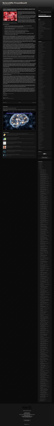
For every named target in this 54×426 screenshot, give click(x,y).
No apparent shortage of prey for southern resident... (44, 319)
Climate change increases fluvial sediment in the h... (44, 182)
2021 (40, 168)
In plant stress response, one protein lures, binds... (44, 328)
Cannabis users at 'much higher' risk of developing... (44, 394)
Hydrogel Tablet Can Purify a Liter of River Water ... (44, 367)
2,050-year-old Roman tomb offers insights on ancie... (44, 347)
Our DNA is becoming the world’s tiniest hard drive (44, 378)
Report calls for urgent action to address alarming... (44, 349)
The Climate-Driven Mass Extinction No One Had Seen (44, 355)
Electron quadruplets (42, 256)
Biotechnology (40, 63)
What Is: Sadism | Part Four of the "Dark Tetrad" (13, 154)
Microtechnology (40, 102)
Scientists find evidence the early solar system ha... (44, 293)
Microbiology (40, 101)
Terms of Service (40, 35)
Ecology (39, 77)
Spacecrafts (40, 137)
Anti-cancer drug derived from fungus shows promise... (44, 340)
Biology (6, 98)
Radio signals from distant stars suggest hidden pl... (44, 325)
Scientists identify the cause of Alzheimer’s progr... (44, 174)
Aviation (39, 52)
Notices (39, 20)
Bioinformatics (40, 58)
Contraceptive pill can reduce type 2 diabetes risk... (44, 294)
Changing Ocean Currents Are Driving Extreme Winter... (44, 248)
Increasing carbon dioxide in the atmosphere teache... (44, 385)
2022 (40, 167)
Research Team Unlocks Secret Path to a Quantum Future (44, 317)
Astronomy (39, 48)
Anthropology (40, 44)
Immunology (40, 94)
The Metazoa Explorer (41, 24)
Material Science (40, 97)
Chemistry (39, 69)
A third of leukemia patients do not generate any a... (44, 236)
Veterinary (39, 141)
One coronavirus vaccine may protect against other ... (44, 291)
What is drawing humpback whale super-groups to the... (44, 213)
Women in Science (40, 147)
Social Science (40, 134)
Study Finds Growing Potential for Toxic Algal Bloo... (44, 376)
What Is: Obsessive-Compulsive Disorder (9, 108)
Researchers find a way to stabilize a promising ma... (44, 226)
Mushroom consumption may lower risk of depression (44, 334)
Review (39, 130)
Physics (39, 119)
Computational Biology (41, 70)
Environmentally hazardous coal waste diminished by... (44, 220)
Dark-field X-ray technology (43, 209)
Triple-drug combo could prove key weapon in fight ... (44, 199)
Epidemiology (40, 83)
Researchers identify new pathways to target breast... (44, 250)
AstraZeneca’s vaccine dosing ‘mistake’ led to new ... (44, 224)
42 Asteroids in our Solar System (44, 322)
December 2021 (42, 169)
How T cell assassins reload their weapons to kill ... (44, 301)
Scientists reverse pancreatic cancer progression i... (44, 391)
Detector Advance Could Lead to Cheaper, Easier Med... (44, 176)
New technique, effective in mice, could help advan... (44, 297)
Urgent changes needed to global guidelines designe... (44, 193)
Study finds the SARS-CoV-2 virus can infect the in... (44, 184)
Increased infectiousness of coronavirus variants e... (43, 393)
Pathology (39, 115)
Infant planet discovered (43, 234)
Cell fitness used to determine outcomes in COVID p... (44, 276)
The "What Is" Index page (41, 23)
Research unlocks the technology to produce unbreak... (44, 178)
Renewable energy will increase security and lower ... (44, 383)
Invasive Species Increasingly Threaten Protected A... (44, 287)
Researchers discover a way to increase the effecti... (44, 211)
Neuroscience (40, 108)
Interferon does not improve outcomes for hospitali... (43, 272)
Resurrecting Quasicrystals (43, 323)
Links (39, 38)
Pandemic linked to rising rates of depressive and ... (44, 338)
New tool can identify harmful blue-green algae (44, 265)
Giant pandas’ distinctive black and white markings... (44, 200)
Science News (12, 98)
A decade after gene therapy (44, 296)
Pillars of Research (40, 30)
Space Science (40, 136)
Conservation (40, 73)
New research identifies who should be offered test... (43, 208)
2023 (40, 166)
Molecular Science (40, 105)
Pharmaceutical (40, 116)
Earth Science (40, 76)
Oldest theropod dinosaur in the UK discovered (44, 363)
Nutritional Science (40, 109)
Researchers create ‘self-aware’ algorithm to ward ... (44, 360)
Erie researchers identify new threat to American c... (44, 218)
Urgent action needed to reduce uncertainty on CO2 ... (44, 215)
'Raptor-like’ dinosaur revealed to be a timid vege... (44, 243)
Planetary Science (40, 122)
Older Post (34, 102)
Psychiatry (39, 123)
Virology (39, 144)
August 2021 (42, 400)
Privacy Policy (40, 37)
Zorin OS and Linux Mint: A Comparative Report (13, 137)
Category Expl (40, 66)
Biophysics (39, 62)
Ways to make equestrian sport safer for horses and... (44, 189)
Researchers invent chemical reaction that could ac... (44, 197)
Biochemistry (40, 55)
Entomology (40, 80)
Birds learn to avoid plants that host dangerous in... (44, 353)
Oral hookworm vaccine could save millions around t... (44, 206)
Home (20, 102)
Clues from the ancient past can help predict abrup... (44, 217)
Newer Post (5, 102)
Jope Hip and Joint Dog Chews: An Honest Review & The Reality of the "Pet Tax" (17, 133)
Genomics (39, 90)
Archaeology (40, 45)
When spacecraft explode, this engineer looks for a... (44, 204)
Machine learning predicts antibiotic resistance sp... (43, 229)
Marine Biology (40, 95)
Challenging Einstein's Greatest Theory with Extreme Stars (14, 150)
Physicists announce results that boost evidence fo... (44, 267)
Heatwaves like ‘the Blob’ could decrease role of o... (44, 187)
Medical (8, 98)
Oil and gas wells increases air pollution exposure (44, 320)
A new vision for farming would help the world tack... (44, 231)
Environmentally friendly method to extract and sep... (44, 341)
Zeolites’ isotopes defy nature (44, 358)
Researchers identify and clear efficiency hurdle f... (44, 396)
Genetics (39, 88)
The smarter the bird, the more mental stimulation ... (44, 365)
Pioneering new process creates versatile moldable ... (44, 233)
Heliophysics (40, 91)
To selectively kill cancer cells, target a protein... (44, 246)
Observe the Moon (42, 313)
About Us (39, 34)
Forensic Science (40, 87)
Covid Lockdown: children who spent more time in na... (44, 302)
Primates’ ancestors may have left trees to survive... (44, 332)
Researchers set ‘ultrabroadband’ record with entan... (44, 185)
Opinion (39, 112)
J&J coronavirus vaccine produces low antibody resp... (44, 278)
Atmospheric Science (41, 51)
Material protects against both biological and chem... (44, 343)
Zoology (39, 148)
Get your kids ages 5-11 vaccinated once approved (44, 261)
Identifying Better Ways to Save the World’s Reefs (44, 306)
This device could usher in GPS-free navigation (44, 202)
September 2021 (42, 399)
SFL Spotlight (40, 133)
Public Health (40, 126)
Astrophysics (40, 49)
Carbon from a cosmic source (44, 288)
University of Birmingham (10, 93)
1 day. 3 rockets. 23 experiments (44, 227)
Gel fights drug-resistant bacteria (44, 299)
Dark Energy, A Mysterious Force (44, 372)
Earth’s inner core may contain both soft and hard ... (44, 345)
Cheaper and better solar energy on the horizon (44, 371)
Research (39, 129)
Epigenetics (40, 84)
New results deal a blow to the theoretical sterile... (44, 180)
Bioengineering (40, 56)
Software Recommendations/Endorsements (44, 28)
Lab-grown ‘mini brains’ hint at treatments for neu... (44, 241)
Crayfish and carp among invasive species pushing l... (44, 356)
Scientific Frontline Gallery (41, 27)
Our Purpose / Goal (41, 31)
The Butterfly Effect (42, 289)
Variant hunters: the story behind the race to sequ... (44, 381)
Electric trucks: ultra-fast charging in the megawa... (44, 269)
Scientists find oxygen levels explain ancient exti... (43, 374)
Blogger (29, 424)
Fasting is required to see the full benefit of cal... (44, 274)
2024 (40, 165)
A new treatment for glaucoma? (44, 279)
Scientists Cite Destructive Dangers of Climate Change (44, 389)
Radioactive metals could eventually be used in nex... (44, 255)
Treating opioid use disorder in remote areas (44, 259)
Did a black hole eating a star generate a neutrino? (44, 312)
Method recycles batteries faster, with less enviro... (44, 330)
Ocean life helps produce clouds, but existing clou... (44, 327)
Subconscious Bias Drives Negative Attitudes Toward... (44, 238)
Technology (40, 140)
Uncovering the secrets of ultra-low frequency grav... (44, 281)
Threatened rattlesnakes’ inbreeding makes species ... (44, 379)
